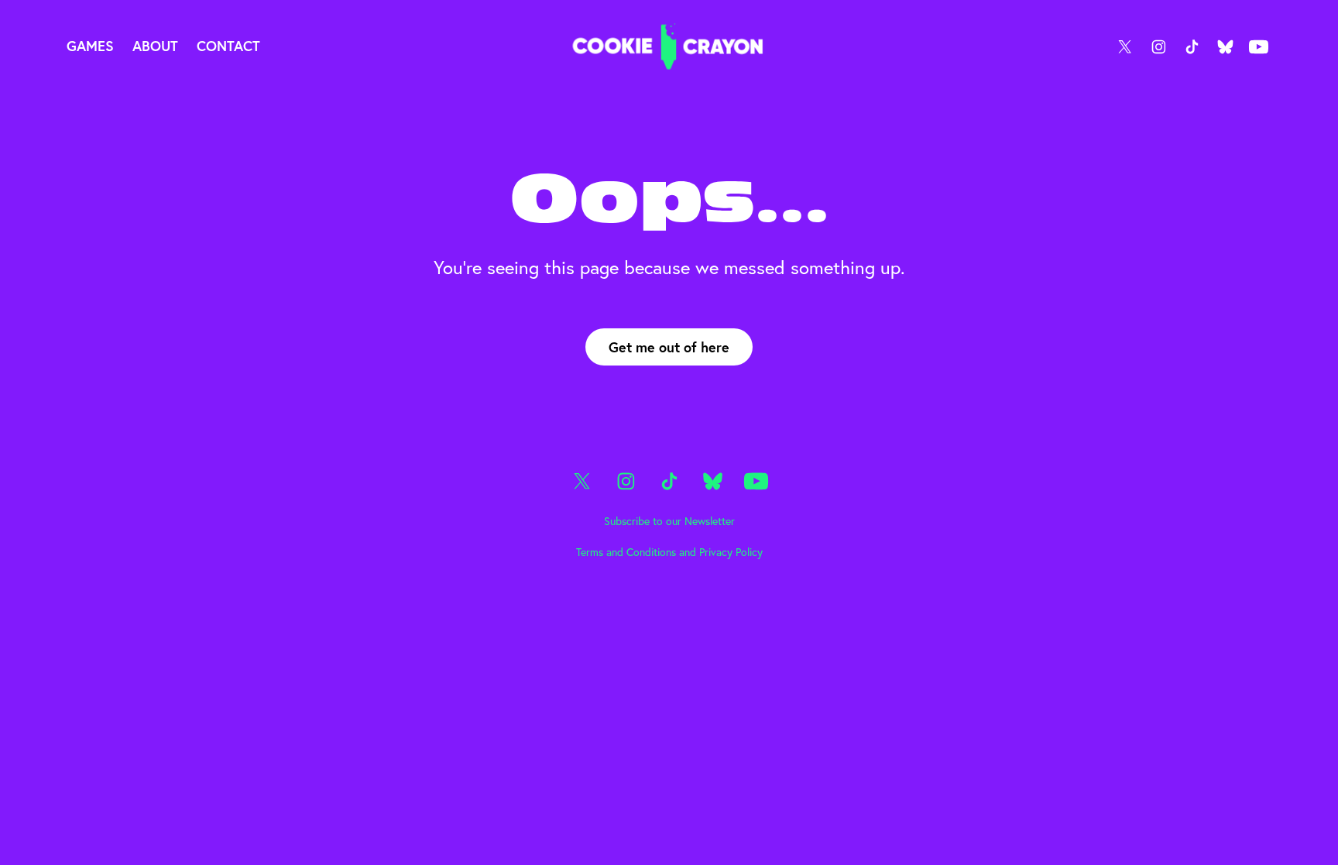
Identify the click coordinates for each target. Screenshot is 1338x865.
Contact (228, 45)
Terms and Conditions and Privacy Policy (669, 552)
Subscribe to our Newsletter (669, 521)
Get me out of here (669, 347)
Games (90, 45)
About (155, 45)
